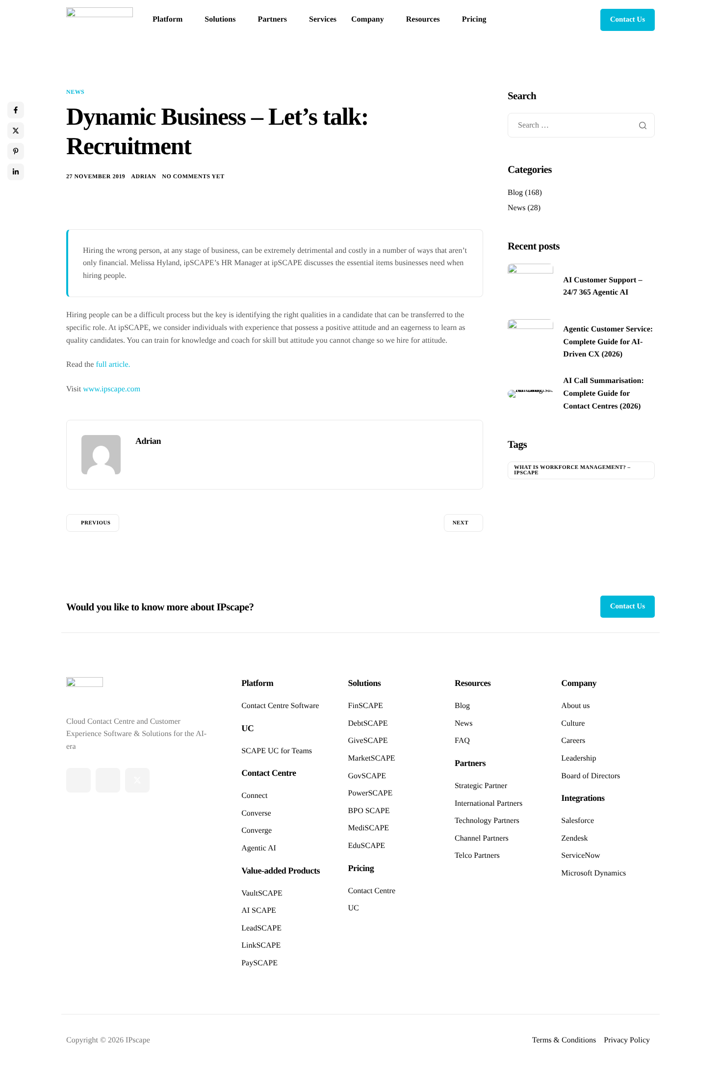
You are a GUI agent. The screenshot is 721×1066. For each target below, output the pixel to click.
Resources (423, 20)
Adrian (143, 176)
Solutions (220, 20)
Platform (167, 20)
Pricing (474, 20)
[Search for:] (581, 125)
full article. (113, 364)
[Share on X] (15, 130)
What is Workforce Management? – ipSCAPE (572, 470)
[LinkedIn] (108, 780)
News (75, 91)
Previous (95, 523)
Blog (515, 193)
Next (460, 523)
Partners (272, 20)
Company (367, 20)
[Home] (99, 19)
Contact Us (627, 20)
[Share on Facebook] (15, 110)
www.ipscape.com (111, 389)
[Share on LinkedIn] (15, 172)
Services (322, 20)
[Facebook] (78, 780)
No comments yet (193, 176)
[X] (137, 780)
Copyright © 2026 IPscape (108, 1040)
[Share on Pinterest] (15, 151)
